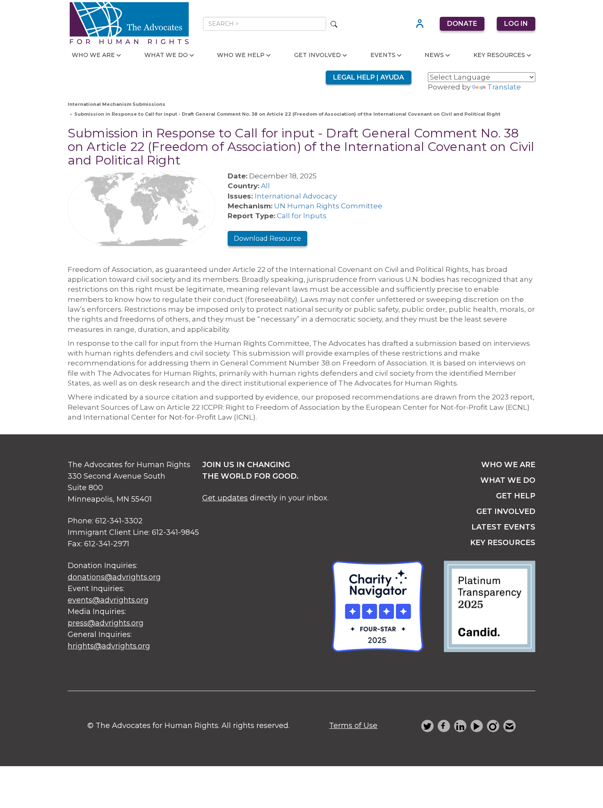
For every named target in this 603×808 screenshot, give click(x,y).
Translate (504, 87)
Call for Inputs (302, 216)
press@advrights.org (106, 623)
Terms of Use (353, 725)
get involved (505, 511)
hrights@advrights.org (109, 646)
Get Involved (317, 55)
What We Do (166, 55)
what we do (507, 480)
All (265, 186)
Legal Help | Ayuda (368, 77)
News (434, 55)
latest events (503, 527)
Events (382, 55)
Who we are (508, 464)
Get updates (225, 497)
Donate (462, 23)
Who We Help (241, 55)
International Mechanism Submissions (116, 104)
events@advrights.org (108, 600)
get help (515, 495)
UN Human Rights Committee (328, 206)
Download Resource (267, 238)
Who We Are (93, 55)
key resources (502, 542)
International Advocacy (296, 196)
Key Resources (499, 55)
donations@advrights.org (114, 577)
